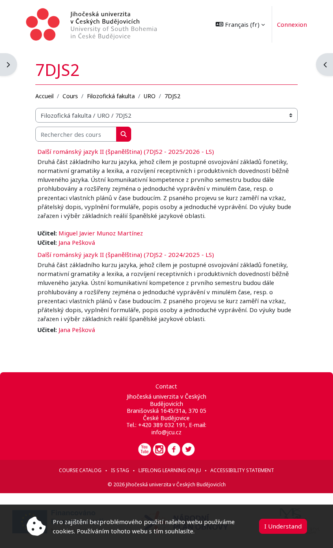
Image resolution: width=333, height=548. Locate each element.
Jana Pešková (76, 242)
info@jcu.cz (166, 432)
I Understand (283, 526)
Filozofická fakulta (111, 96)
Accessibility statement (242, 470)
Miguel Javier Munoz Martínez (100, 233)
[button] (240, 24)
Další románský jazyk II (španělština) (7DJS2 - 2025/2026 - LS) (125, 151)
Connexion (292, 24)
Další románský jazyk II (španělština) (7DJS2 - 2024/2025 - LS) (125, 254)
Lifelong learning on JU (169, 470)
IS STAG (120, 470)
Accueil (44, 96)
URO (150, 96)
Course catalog (80, 470)
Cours (70, 96)
